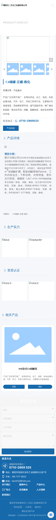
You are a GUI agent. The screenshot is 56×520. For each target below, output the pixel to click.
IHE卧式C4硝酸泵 (28, 368)
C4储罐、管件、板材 (44, 27)
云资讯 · (29, 507)
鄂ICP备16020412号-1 (38, 515)
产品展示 (14, 27)
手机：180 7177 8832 (15, 476)
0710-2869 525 (20, 467)
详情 (14, 386)
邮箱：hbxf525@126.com (17, 481)
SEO (26, 515)
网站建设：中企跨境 (16, 515)
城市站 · (38, 507)
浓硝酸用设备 (27, 27)
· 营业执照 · (18, 507)
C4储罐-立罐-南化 (20, 214)
